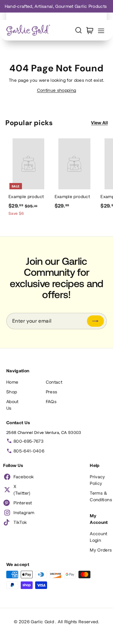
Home (12, 382)
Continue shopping (56, 90)
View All (99, 122)
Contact (54, 382)
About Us (12, 405)
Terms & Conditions (101, 496)
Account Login (98, 537)
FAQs (51, 401)
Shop (11, 391)
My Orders (101, 549)
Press (51, 391)
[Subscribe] (95, 321)
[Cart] (89, 30)
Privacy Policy (97, 480)
